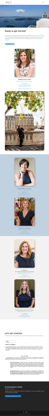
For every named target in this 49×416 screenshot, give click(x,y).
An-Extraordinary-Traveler (25, 86)
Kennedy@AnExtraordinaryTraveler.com (24, 311)
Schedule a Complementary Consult (24, 88)
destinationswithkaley (25, 233)
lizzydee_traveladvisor (25, 193)
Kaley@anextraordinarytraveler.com (24, 229)
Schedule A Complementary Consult (13, 396)
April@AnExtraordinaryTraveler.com (24, 273)
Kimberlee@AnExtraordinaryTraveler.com (24, 81)
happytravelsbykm (25, 315)
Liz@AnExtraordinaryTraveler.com (24, 189)
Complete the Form (10, 44)
